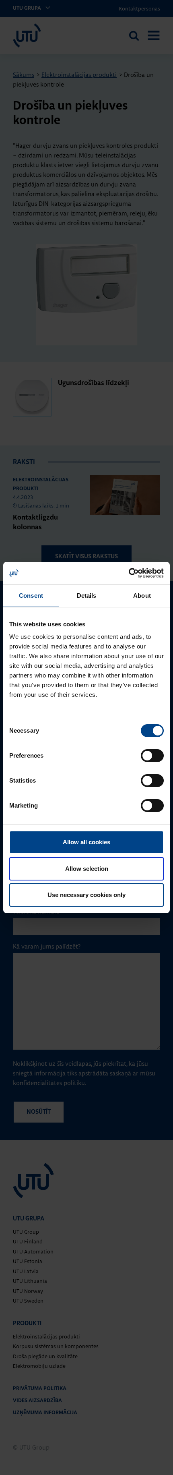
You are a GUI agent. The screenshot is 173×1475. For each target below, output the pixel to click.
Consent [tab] (31, 595)
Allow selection (86, 868)
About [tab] (142, 595)
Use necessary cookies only (86, 894)
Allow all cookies (86, 842)
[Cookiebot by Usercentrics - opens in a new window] (128, 573)
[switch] (152, 755)
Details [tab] (87, 595)
